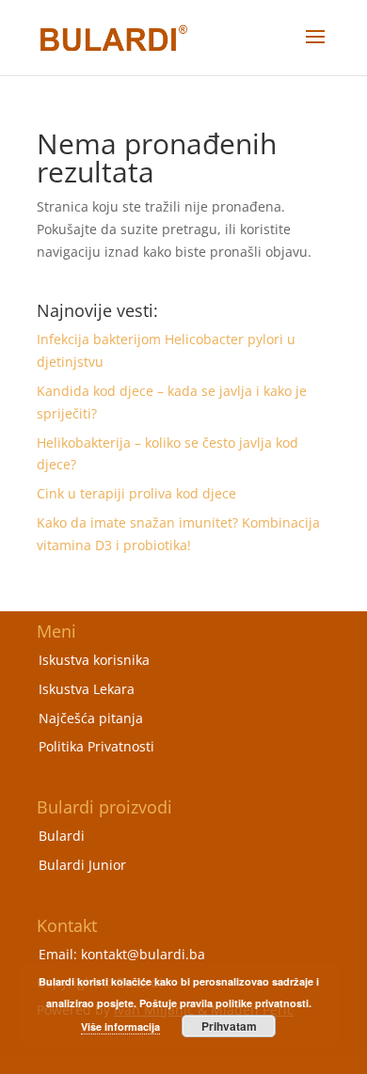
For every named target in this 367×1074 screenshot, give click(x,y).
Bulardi (62, 836)
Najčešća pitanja (91, 718)
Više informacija (120, 1026)
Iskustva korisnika (94, 660)
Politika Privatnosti (96, 746)
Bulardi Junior (82, 865)
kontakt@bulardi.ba (143, 954)
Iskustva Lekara (87, 689)
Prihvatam (229, 1026)
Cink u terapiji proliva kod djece (136, 493)
